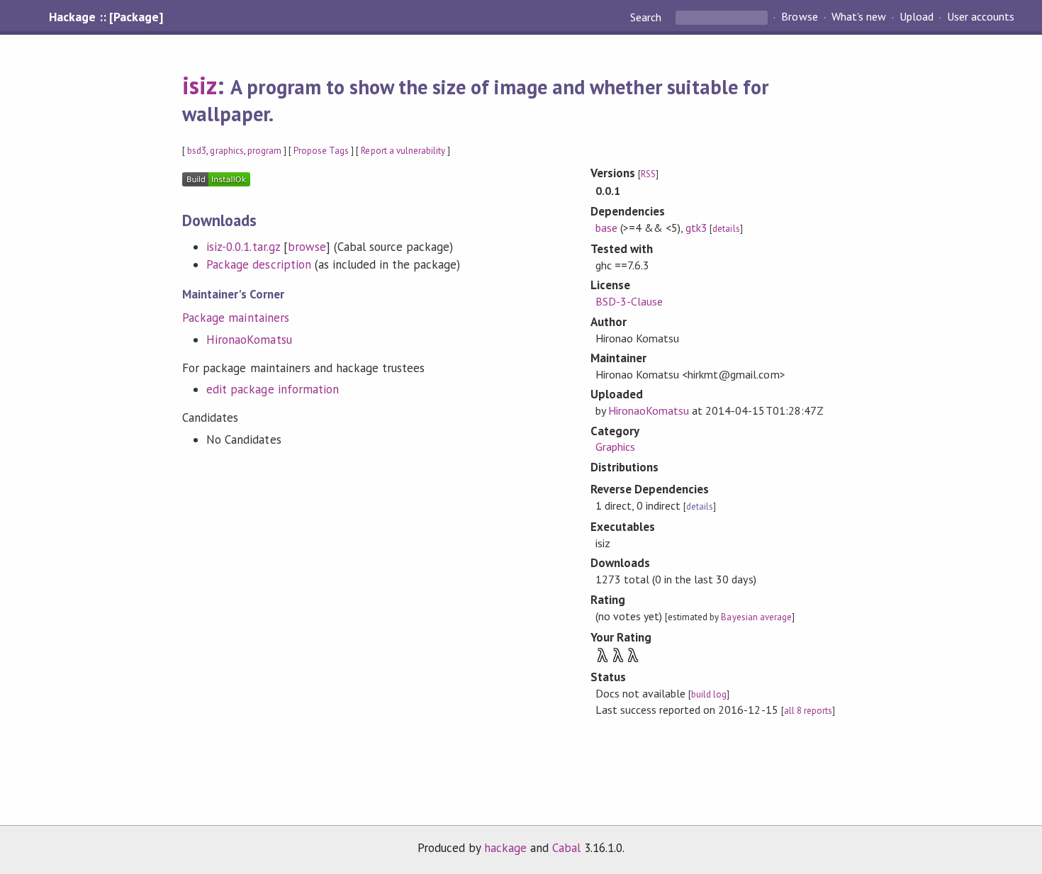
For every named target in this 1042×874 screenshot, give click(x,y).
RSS (648, 174)
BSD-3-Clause (629, 301)
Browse (799, 17)
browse (307, 246)
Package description (258, 264)
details (725, 229)
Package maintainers (235, 317)
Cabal (566, 848)
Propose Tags (321, 151)
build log (709, 694)
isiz (199, 85)
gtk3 (696, 227)
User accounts (980, 17)
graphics (226, 151)
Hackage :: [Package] (105, 17)
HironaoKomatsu (248, 339)
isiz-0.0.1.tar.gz (242, 246)
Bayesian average (756, 617)
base (606, 227)
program (264, 151)
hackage (505, 848)
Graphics (615, 446)
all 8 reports (808, 711)
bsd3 (196, 151)
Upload (917, 17)
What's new (858, 17)
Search (647, 17)
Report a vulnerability (403, 151)
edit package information (272, 389)
